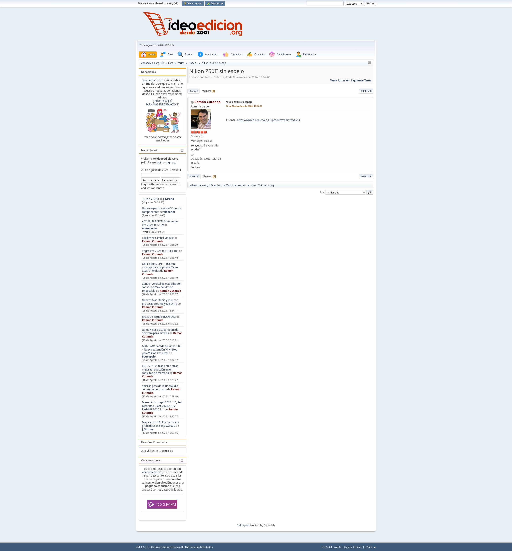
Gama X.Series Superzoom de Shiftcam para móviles (160, 331)
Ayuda (337, 546)
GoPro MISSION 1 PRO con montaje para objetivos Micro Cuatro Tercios (160, 267)
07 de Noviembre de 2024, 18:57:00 (244, 105)
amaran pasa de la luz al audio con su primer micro (160, 387)
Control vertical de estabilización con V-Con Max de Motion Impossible (161, 287)
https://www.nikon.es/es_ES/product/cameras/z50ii (268, 120)
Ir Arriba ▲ (370, 546)
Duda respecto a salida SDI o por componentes (162, 209)
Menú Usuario (149, 150)
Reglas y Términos (353, 546)
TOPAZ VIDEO (150, 199)
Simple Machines (163, 547)
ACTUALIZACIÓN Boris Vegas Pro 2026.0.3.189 (160, 222)
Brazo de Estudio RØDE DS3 (159, 317)
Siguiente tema (361, 80)
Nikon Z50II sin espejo (239, 102)
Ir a (322, 192)
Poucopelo (149, 356)
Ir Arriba (194, 176)
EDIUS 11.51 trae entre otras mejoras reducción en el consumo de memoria (160, 369)
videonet (169, 212)
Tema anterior (339, 80)
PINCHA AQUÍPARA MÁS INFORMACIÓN (162, 102)
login (159, 162)
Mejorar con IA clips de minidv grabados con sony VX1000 (160, 424)
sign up (170, 162)
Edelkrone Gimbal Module (158, 238)
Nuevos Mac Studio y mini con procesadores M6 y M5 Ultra (160, 301)
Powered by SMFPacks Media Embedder (193, 547)
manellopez (149, 228)
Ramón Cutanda (152, 241)
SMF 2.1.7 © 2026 (145, 547)
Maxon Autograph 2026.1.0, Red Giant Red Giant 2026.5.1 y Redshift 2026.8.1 (162, 406)
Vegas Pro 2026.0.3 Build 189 (160, 251)
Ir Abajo (193, 90)
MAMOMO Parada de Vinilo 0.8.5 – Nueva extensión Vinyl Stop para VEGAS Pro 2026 (162, 349)
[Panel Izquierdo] (369, 63)
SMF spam (243, 525)
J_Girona (168, 199)
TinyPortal (326, 546)
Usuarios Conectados (154, 442)
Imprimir (366, 90)
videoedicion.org (152, 80)
